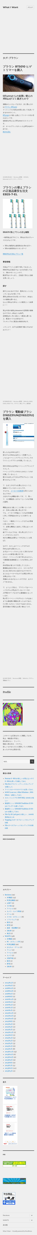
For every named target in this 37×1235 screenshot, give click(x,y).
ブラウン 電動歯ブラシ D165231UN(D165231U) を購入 (18, 415)
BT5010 (26, 177)
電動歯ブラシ (7, 680)
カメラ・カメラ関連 (14, 911)
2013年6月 (9, 1068)
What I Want (10, 7)
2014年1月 (8, 1049)
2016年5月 (9, 1005)
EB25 (4, 403)
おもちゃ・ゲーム (13, 947)
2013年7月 (8, 1065)
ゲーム (9, 914)
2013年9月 (9, 1060)
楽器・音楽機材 (12, 928)
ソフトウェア (11, 920)
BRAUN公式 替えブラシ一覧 (13, 254)
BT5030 (6, 115)
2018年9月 (9, 994)
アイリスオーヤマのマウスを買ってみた (19, 789)
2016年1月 (8, 1010)
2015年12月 (9, 1013)
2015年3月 (9, 1027)
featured (5, 179)
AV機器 (9, 898)
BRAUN (26, 401)
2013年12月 (9, 1052)
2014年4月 (9, 1041)
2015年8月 (9, 1021)
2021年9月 (9, 985)
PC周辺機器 (11, 900)
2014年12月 (9, 1032)
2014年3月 (9, 1043)
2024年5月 (9, 983)
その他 (9, 906)
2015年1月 (8, 1030)
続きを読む (7, 132)
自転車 (9, 931)
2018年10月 (9, 991)
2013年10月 (9, 1057)
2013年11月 (9, 1054)
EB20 (30, 401)
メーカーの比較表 (17, 491)
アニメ (9, 950)
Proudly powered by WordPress (22, 1231)
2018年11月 (9, 988)
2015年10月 (9, 1019)
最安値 (28, 403)
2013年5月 (9, 1071)
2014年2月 (9, 1046)
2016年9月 (9, 1002)
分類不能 (10, 958)
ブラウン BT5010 (10, 107)
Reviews (16, 177)
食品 (8, 933)
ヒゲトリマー (13, 179)
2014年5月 (9, 1038)
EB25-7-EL (10, 403)
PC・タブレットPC (13, 942)
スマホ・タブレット (14, 917)
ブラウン (19, 179)
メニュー (30, 7)
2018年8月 (9, 996)
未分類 (5, 1225)
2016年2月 (9, 1008)
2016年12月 (9, 999)
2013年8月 (9, 1063)
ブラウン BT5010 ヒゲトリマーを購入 (17, 68)
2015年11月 (9, 1016)
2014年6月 (9, 1035)
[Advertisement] (18, 33)
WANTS (8, 936)
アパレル (10, 909)
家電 (20, 177)
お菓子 (9, 903)
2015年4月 (9, 1024)
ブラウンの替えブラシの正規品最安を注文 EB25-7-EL (17, 191)
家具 (8, 922)
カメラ (9, 955)
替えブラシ (23, 403)
